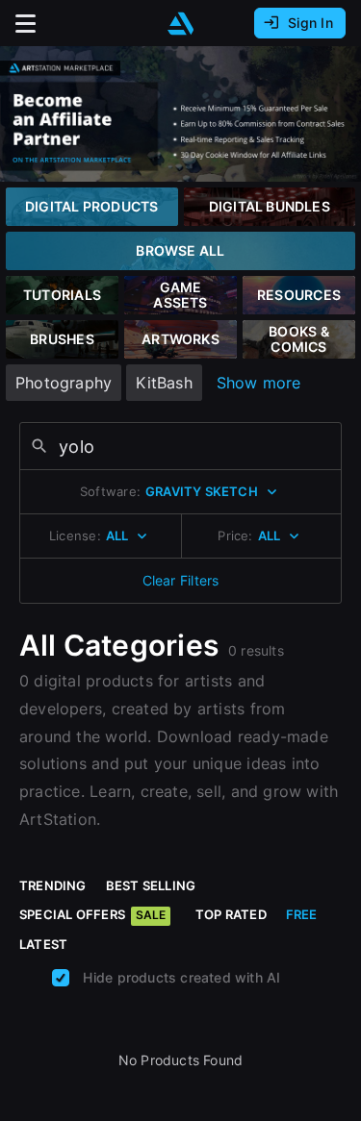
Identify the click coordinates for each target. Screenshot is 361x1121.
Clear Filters (180, 580)
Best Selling (151, 885)
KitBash (164, 382)
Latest (43, 944)
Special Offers (92, 914)
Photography (63, 382)
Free (302, 914)
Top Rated (231, 914)
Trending (53, 885)
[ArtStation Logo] (181, 24)
